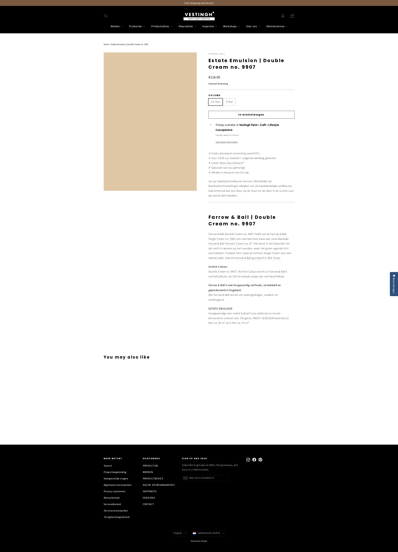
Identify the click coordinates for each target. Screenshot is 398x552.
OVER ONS (149, 497)
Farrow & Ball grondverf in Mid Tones (257, 258)
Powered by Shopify (199, 541)
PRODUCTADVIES (153, 478)
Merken (115, 26)
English (178, 533)
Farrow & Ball (217, 54)
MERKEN (148, 472)
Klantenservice (275, 26)
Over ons (252, 26)
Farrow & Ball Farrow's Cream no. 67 (230, 244)
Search (108, 465)
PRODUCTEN (150, 465)
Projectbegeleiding (115, 472)
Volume (214, 95)
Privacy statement (115, 491)
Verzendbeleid (112, 504)
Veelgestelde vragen (116, 478)
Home (106, 44)
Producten (136, 26)
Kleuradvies (186, 26)
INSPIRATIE (150, 491)
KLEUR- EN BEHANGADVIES (159, 485)
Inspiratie (208, 26)
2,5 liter (215, 102)
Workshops (230, 26)
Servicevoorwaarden (116, 510)
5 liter (229, 102)
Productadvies (160, 26)
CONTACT (148, 504)
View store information (227, 142)
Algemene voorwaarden (118, 485)
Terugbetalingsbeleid (116, 517)
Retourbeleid (111, 497)
